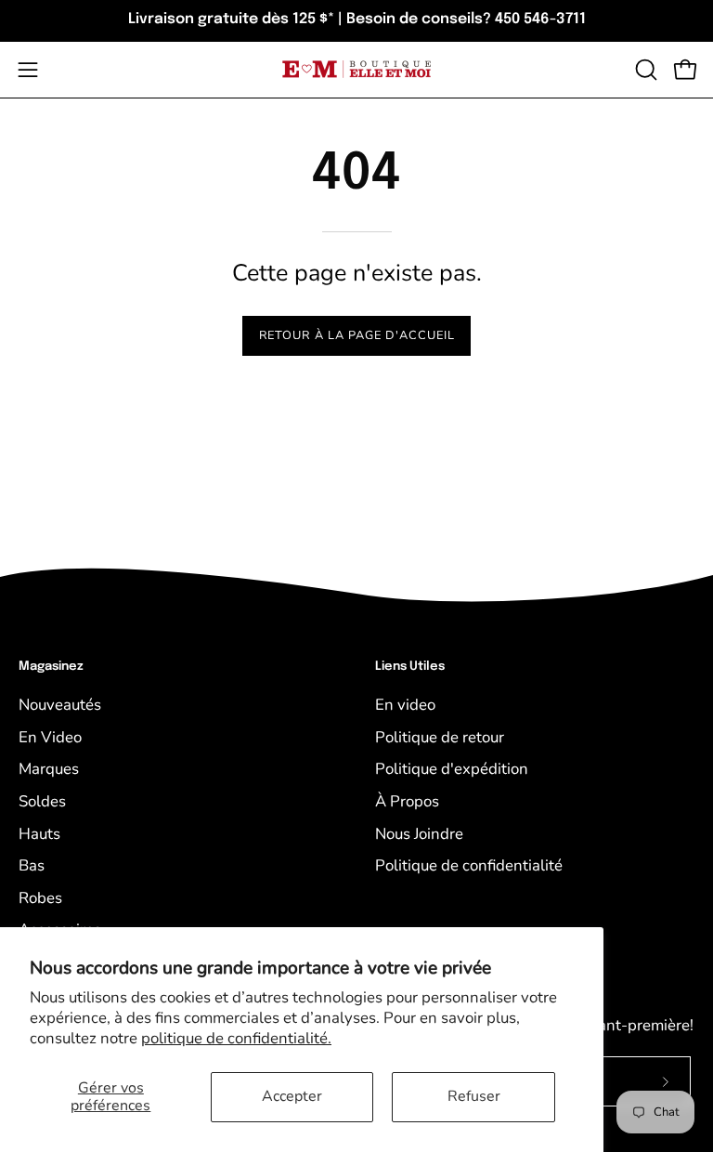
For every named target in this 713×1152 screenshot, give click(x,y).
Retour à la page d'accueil (357, 335)
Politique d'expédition (451, 768)
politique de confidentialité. (236, 1038)
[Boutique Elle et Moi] (356, 69)
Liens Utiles (410, 667)
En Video (50, 737)
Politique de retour (439, 737)
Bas (32, 865)
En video (405, 704)
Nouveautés (60, 704)
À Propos (407, 801)
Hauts (39, 833)
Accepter (292, 1096)
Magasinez (51, 667)
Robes (40, 898)
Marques (49, 768)
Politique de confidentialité (469, 865)
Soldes (42, 801)
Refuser (473, 1096)
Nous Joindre (419, 833)
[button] (644, 70)
